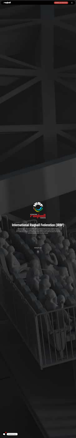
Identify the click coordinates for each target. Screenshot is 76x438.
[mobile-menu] (71, 2)
